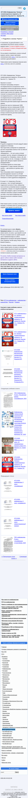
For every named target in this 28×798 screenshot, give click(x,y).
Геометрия (6, 666)
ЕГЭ (3, 654)
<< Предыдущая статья (8, 556)
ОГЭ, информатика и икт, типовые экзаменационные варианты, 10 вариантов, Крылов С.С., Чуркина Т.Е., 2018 (20, 319)
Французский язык (8, 737)
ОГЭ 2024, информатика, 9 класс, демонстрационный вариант (20, 522)
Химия (4, 717)
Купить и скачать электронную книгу (9, 280)
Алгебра (5, 658)
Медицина (5, 681)
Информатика (7, 668)
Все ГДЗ (4, 651)
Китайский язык (7, 743)
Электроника (6, 723)
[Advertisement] (10, 70)
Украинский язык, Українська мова (12, 739)
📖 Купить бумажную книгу (10, 19)
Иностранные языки (8, 741)
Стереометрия (7, 705)
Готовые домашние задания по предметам (14, 649)
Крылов (11, 302)
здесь (13, 57)
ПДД (4, 693)
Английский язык (7, 731)
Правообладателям (7, 218)
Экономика (6, 721)
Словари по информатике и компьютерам (10, 630)
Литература (6, 674)
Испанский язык (7, 733)
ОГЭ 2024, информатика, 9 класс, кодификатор (20, 501)
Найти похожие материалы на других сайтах (9, 28)
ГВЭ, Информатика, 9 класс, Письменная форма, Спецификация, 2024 (20, 395)
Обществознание (8, 689)
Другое (4, 757)
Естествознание (7, 691)
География (6, 664)
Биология (5, 662)
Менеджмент (6, 683)
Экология (5, 719)
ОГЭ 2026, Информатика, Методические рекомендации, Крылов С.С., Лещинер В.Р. (18, 354)
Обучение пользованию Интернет (12, 620)
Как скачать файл (7, 215)
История (5, 670)
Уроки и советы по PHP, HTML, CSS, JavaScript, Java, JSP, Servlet (13, 636)
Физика (5, 711)
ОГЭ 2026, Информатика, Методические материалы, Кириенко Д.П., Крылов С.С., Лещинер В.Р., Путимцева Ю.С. (19, 375)
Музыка (5, 685)
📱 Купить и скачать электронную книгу (9, 23)
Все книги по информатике (10, 599)
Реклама (5, 699)
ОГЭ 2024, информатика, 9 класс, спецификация (18, 483)
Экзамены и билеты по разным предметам (15, 727)
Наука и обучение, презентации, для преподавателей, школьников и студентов (14, 747)
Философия (6, 715)
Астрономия (6, 660)
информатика (22, 300)
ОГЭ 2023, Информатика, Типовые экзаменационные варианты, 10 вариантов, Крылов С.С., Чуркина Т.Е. (19, 462)
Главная (4, 647)
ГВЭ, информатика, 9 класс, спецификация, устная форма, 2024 (20, 540)
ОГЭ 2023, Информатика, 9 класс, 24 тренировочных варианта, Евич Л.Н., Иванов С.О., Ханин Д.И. (20, 444)
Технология (6, 707)
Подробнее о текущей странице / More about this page (7, 33)
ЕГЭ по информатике (8, 602)
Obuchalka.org (8, 792)
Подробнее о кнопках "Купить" (12, 38)
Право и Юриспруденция (10, 695)
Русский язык (6, 703)
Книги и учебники (7, 750)
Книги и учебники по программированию (14, 604)
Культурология (7, 672)
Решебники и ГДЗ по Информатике (12, 627)
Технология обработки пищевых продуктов (15, 709)
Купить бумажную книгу (10, 274)
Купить (2, 225)
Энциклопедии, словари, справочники (13, 753)
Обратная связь (6, 762)
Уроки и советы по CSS (9, 633)
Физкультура (6, 713)
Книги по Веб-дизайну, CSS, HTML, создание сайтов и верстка (12, 607)
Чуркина (17, 302)
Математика (6, 679)
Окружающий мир (8, 725)
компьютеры (4, 302)
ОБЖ (4, 687)
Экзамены (5, 656)
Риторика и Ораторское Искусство (12, 701)
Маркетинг (6, 677)
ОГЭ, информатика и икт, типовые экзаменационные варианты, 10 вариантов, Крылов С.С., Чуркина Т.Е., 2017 (20, 337)
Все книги (4, 755)
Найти (3, 760)
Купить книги (14, 211)
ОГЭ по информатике (10, 300)
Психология (6, 697)
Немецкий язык (7, 735)
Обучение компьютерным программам (14, 618)
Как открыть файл (20, 215)
